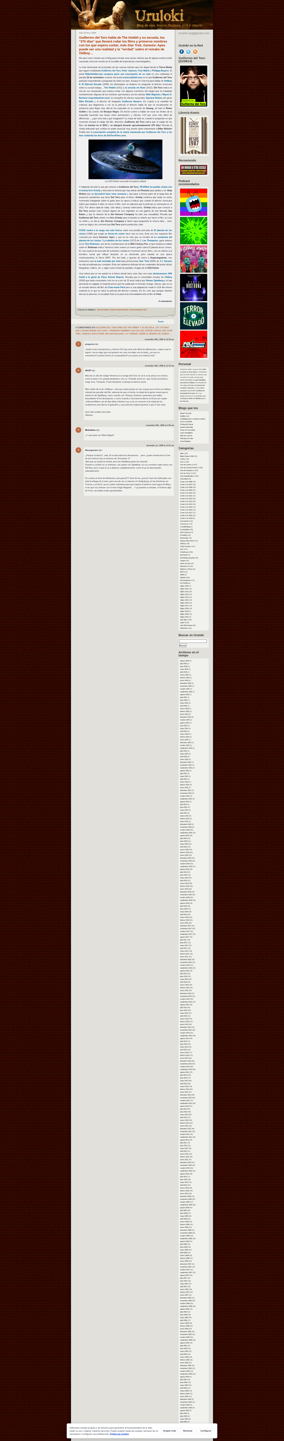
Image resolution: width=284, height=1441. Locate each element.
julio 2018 (183, 906)
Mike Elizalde (86, 101)
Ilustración (184, 555)
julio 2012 (183, 1109)
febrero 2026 (184, 678)
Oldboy (168, 277)
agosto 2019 (184, 869)
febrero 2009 (184, 1224)
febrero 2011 (184, 1157)
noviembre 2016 (186, 962)
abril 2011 (183, 1151)
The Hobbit (110, 87)
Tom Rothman (92, 244)
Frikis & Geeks (185, 546)
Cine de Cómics (103, 310)
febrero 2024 (184, 737)
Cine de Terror (185, 473)
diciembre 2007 (185, 1264)
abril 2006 (183, 1320)
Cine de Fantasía (135, 310)
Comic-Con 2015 (186, 507)
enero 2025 (184, 714)
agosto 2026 (184, 661)
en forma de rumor (115, 233)
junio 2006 (183, 1315)
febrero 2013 (184, 1089)
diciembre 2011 (185, 1129)
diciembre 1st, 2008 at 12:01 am (160, 445)
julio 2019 (183, 872)
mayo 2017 (184, 945)
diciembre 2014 (185, 1027)
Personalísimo (185, 580)
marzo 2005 (184, 1357)
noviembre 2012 (186, 1098)
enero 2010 (184, 1193)
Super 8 (183, 622)
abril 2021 (183, 813)
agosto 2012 (184, 1106)
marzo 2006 (184, 1323)
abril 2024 (183, 731)
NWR (182, 575)
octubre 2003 (185, 1405)
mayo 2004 (184, 1385)
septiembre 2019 (186, 866)
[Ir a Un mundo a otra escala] (193, 174)
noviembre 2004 (186, 1368)
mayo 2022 (184, 776)
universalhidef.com (132, 77)
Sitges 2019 (184, 611)
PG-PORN (184, 583)
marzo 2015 (184, 1019)
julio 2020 (183, 838)
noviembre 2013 (186, 1064)
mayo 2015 (184, 1013)
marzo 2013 (184, 1086)
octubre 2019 (185, 864)
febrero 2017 (184, 954)
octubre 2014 (185, 1033)
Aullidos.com (184, 416)
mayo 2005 (184, 1351)
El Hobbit (183, 535)
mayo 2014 (184, 1047)
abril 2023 (183, 756)
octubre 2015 (185, 999)
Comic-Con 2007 (186, 484)
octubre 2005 (185, 1337)
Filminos (183, 543)
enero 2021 (184, 821)
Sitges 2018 (184, 608)
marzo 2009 (184, 1222)
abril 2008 (183, 1252)
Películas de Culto (186, 438)
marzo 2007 (184, 1289)
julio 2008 (183, 1244)
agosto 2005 (184, 1343)
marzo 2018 (184, 917)
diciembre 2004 (185, 1365)
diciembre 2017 (185, 926)
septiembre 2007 (186, 1272)
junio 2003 (183, 1416)
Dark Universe (185, 532)
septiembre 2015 (186, 1002)
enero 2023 (184, 759)
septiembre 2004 (186, 1374)
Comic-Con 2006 (186, 482)
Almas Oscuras (185, 413)
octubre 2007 (185, 1270)
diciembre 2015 (185, 993)
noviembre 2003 (186, 1402)
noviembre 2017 (186, 928)
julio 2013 (183, 1075)
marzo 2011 (184, 1154)
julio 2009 (183, 1210)
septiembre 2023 (186, 748)
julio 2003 (183, 1413)
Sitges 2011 (184, 589)
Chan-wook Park (116, 287)
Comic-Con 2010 (186, 493)
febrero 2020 (184, 852)
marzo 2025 (184, 708)
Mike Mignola (153, 94)
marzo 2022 (184, 782)
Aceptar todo (169, 1430)
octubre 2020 (185, 830)
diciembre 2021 (185, 790)
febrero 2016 (184, 988)
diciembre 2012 (185, 1095)
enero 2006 (184, 1329)
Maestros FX (184, 566)
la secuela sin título (135, 87)
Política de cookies (119, 1434)
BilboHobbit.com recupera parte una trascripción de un (117, 74)
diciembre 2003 (185, 1399)
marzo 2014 (184, 1052)
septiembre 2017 (186, 934)
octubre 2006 (185, 1303)
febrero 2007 (184, 1292)
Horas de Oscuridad (187, 430)
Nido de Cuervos (186, 435)
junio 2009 (183, 1213)
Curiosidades (185, 529)
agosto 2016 (184, 971)
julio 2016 (183, 973)
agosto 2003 (184, 1410)
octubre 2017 (185, 931)
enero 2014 (184, 1058)
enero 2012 (184, 1126)
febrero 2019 (184, 886)
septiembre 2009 (186, 1205)
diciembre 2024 (185, 717)
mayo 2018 (184, 912)
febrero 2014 (184, 1055)
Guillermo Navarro (132, 101)
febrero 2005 (184, 1360)
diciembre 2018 (185, 892)
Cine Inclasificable (186, 476)
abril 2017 (183, 948)
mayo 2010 (184, 1182)
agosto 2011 (184, 1140)
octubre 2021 (185, 796)
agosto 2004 (184, 1377)
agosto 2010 (184, 1174)
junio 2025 (183, 700)
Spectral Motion (154, 98)
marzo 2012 (184, 1120)
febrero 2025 (184, 711)
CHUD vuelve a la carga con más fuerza (100, 230)
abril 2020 (183, 847)
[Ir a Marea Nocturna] (193, 300)
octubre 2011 (184, 1134)
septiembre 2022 (186, 768)
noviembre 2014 (186, 1030)
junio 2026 (183, 666)
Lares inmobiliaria (186, 433)
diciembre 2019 (185, 858)
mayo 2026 (184, 669)
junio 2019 (183, 875)
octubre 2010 (185, 1168)
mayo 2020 (184, 844)
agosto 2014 (184, 1038)
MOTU (182, 572)
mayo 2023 (184, 754)
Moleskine (90, 430)
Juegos (182, 560)
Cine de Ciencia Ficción (119, 310)
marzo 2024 (184, 734)
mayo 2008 (184, 1250)
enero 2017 (184, 957)
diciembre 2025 (185, 683)
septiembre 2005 (186, 1340)
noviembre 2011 (186, 1131)
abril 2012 (183, 1117)
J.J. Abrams (166, 261)
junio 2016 (183, 976)
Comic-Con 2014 (186, 504)
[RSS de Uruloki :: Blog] (195, 54)
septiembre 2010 (186, 1171)
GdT (145, 310)
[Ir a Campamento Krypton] (193, 243)
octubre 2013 (185, 1066)
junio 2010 (183, 1179)
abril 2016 (183, 982)
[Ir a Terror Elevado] (193, 329)
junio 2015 (183, 1010)
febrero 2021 (184, 819)
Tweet (161, 321)
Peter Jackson (129, 70)
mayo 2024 (184, 728)
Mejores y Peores (186, 569)
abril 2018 (183, 914)
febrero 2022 (184, 785)
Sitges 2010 (184, 586)
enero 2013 (184, 1092)
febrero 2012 (184, 1123)
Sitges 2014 (184, 597)
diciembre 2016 (185, 959)
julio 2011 (183, 1143)
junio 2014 (183, 1044)
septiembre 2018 (186, 900)
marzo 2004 (184, 1391)
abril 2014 (183, 1050)
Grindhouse (184, 552)
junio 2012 (183, 1112)
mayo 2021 (184, 810)
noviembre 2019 (186, 861)
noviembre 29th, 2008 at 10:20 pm (159, 339)
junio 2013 (183, 1078)
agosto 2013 (184, 1072)
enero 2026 (184, 680)
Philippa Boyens (160, 70)
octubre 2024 (185, 720)
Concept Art (184, 521)
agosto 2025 (184, 694)
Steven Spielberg (155, 280)
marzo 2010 (184, 1188)
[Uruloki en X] (188, 54)
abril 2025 (183, 706)
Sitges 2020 (184, 614)
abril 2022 (183, 779)
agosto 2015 (184, 1005)
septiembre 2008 (186, 1238)
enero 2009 (184, 1227)
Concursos (184, 524)
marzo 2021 (184, 816)
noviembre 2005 (186, 1334)
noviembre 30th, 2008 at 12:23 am (159, 366)
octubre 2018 (185, 897)
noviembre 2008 (186, 1233)
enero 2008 (184, 1261)
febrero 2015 (184, 1021)
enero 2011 (184, 1159)
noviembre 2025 (186, 686)
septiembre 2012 (186, 1103)
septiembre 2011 (186, 1137)
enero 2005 (184, 1363)
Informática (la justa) (187, 558)
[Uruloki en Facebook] (182, 54)
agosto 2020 (184, 835)
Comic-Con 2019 (186, 518)
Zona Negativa (185, 441)
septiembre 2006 (186, 1306)
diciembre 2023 (185, 742)
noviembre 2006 (186, 1300)
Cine (181, 462)
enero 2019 (184, 889)
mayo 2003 (184, 1419)
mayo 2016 (184, 979)
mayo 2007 (184, 1284)
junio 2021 (183, 807)
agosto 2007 (184, 1275)
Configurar (206, 1430)
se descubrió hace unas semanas (108, 194)
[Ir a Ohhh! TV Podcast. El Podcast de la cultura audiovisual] (193, 215)
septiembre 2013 (186, 1069)
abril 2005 (183, 1354)
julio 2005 (183, 1346)
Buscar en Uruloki (191, 635)
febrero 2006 (184, 1326)
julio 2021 (183, 804)
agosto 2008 (184, 1241)
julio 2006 (183, 1312)
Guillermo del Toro (111, 70)
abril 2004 (183, 1388)
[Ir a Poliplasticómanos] (193, 357)
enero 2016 (184, 990)
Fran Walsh (143, 70)
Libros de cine (185, 563)
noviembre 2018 (186, 894)
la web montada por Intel (107, 261)
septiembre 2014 (186, 1036)
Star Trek (144, 261)
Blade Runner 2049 (187, 456)
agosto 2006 (184, 1309)
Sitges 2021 (184, 617)
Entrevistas (184, 538)
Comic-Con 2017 (186, 513)
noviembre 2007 (186, 1267)
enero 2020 (184, 855)
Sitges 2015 (184, 600)
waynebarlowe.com (99, 98)
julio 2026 (183, 663)
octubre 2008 (185, 1236)
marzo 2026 (184, 675)
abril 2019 (183, 880)
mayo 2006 (184, 1317)
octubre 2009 (185, 1202)
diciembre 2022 (185, 762)
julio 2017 (183, 940)
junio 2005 (183, 1348)
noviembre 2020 (186, 827)
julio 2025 (183, 697)
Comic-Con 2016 (186, 510)
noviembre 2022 (186, 765)
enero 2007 (184, 1295)
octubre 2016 (185, 965)
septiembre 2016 (186, 968)
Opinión (183, 577)
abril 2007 (183, 1286)
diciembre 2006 (185, 1298)
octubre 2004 (185, 1371)
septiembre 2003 (186, 1408)
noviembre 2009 (186, 1199)
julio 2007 (183, 1278)
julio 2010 (183, 1177)
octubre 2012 (185, 1100)
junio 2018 (183, 909)
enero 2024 (184, 740)
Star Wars (183, 620)
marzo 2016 (184, 985)
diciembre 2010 (185, 1162)
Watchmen (184, 628)
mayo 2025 (184, 703)
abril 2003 (183, 1422)
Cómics (183, 459)
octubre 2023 (185, 745)
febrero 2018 (184, 920)
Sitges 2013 (184, 594)
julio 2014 (183, 1041)
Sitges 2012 (184, 591)
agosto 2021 (184, 801)
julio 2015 (183, 1007)
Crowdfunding (185, 527)
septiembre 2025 (186, 692)
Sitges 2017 (184, 606)
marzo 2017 (184, 951)
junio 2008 (183, 1247)
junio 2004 (183, 1382)
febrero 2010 (184, 1191)
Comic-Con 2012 (186, 498)
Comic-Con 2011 (186, 496)
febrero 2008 (184, 1258)
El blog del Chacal (186, 424)
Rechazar (188, 1430)
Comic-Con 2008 (186, 487)
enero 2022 (184, 787)
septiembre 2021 (186, 799)
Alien (182, 453)
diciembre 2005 (185, 1331)
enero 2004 (184, 1396)
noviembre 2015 (186, 996)
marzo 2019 (184, 883)
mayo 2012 (184, 1114)
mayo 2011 (184, 1148)
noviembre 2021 (186, 793)
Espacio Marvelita (186, 427)
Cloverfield (184, 479)
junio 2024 (183, 725)
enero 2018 (184, 923)
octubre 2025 (185, 689)
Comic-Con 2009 (186, 490)
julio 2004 (183, 1379)
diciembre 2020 (185, 824)
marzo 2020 (184, 849)
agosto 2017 (184, 937)
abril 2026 (183, 672)
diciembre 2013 (185, 1061)
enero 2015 (184, 1024)
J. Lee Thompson (149, 240)
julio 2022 (183, 773)
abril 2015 (183, 1016)
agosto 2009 (184, 1207)
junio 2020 (183, 841)
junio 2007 (183, 1281)
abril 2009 (183, 1219)
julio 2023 (183, 751)
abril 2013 (183, 1083)
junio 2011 (183, 1145)
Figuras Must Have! (187, 541)
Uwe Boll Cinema (186, 625)
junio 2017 (183, 942)
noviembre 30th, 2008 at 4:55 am (160, 425)
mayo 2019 (184, 878)
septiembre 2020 (186, 833)
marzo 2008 (184, 1255)
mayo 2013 (184, 1081)
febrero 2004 (184, 1393)
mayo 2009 (184, 1216)
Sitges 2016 (184, 603)
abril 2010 (183, 1185)
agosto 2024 (184, 723)
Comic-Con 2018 (186, 515)
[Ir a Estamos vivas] (193, 272)
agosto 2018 (184, 903)
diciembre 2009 (185, 1196)
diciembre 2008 (185, 1230)
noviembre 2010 (186, 1165)
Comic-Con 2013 (186, 501)
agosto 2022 (184, 771)
